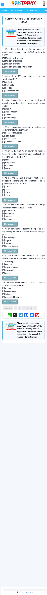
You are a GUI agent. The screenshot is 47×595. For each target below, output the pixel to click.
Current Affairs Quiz (32, 11)
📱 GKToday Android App (24, 592)
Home (4, 11)
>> (35, 308)
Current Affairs (16, 11)
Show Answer (10, 71)
